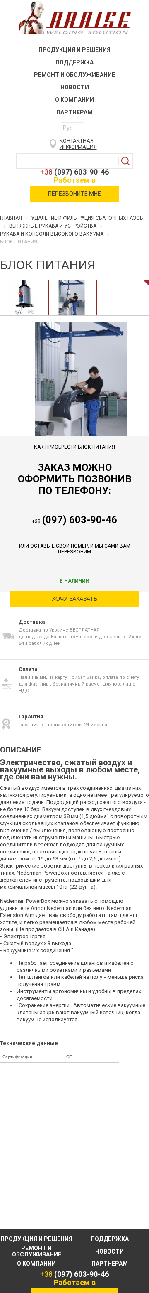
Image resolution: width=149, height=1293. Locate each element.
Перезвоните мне (74, 193)
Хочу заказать (74, 598)
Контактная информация (78, 144)
